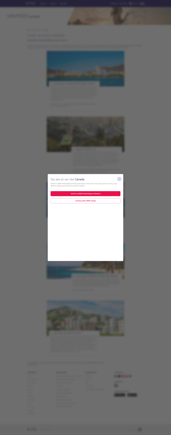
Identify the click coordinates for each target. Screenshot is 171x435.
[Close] (119, 179)
